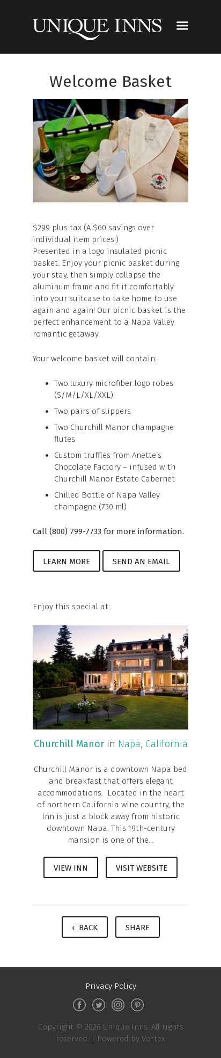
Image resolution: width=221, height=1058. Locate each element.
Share (138, 927)
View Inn (71, 868)
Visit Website (141, 868)
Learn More (66, 561)
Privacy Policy (110, 986)
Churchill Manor (69, 744)
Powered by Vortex (131, 1039)
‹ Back (85, 927)
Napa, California (153, 744)
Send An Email (141, 561)
